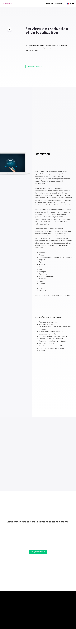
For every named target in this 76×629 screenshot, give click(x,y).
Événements (59, 4)
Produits (49, 4)
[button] (67, 4)
